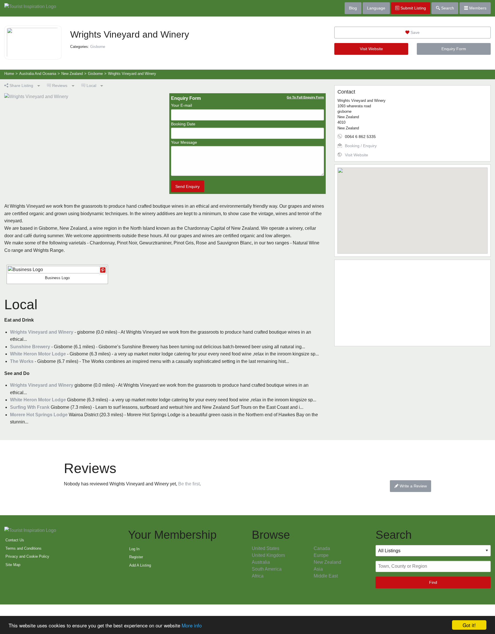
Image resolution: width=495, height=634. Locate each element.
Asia (318, 569)
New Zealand (327, 562)
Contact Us (14, 540)
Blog (353, 8)
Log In (134, 549)
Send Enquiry (187, 186)
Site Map (12, 565)
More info (192, 625)
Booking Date (183, 124)
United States (265, 548)
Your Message (184, 142)
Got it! (469, 625)
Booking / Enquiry (361, 145)
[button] (412, 207)
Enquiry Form (453, 48)
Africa (258, 575)
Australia (261, 562)
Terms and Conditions (23, 548)
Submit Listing (412, 8)
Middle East (326, 575)
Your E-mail (181, 105)
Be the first (189, 483)
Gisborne (97, 46)
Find (433, 582)
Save (414, 32)
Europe (321, 555)
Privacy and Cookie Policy (27, 556)
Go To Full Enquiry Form (305, 97)
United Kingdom (268, 555)
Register (136, 557)
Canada (322, 548)
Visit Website (371, 48)
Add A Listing (140, 565)
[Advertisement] (412, 303)
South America (267, 569)
